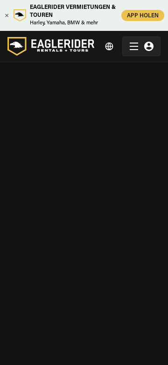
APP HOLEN (143, 16)
